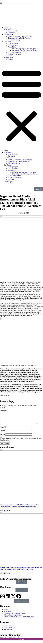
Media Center (8, 58)
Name (2, 427)
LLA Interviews (13, 45)
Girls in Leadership (14, 40)
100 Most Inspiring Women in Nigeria (24, 49)
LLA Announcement (14, 52)
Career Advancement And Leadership (20, 36)
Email (2, 431)
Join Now (21, 639)
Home (6, 27)
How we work (12, 31)
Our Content (8, 41)
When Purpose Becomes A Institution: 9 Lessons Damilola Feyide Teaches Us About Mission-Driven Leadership (19, 505)
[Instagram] (2, 596)
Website (2, 434)
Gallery (10, 59)
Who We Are (8, 29)
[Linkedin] (7, 596)
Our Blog (11, 56)
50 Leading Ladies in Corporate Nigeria (24, 50)
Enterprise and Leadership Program (19, 38)
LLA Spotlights (13, 43)
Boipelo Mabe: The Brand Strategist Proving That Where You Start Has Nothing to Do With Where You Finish (21, 568)
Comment (3, 411)
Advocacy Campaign (14, 54)
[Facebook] (18, 596)
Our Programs (8, 34)
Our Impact (11, 32)
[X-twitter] (13, 596)
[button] (21, 105)
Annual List (12, 47)
